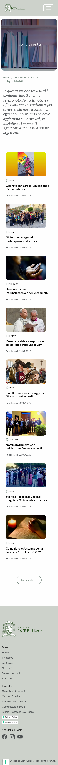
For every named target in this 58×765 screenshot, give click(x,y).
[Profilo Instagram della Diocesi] (12, 737)
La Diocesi (7, 662)
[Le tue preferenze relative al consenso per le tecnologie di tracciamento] (6, 762)
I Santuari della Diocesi (14, 701)
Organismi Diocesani (13, 690)
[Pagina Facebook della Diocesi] (4, 737)
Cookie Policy (11, 722)
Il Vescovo (7, 657)
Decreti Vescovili (11, 673)
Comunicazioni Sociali (26, 77)
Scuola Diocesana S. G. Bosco (18, 711)
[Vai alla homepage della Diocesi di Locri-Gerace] (15, 7)
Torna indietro (29, 580)
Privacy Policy (11, 717)
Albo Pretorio (9, 678)
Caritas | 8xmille (11, 696)
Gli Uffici (7, 667)
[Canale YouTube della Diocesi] (20, 737)
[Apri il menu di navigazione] (48, 8)
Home (6, 77)
